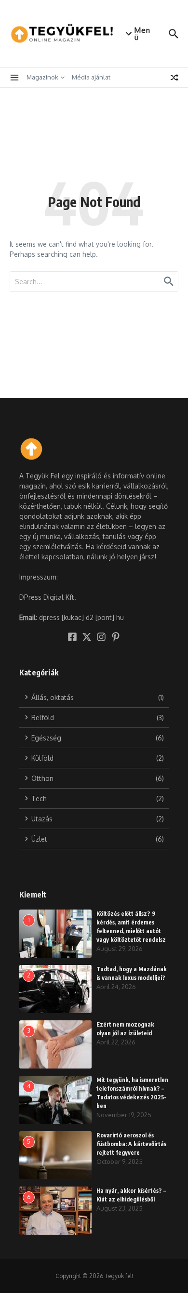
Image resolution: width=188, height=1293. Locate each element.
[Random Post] (174, 77)
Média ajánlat (91, 77)
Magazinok (42, 77)
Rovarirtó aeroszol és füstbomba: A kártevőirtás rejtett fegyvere (131, 1144)
